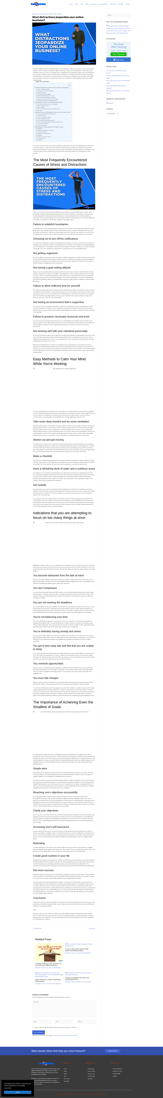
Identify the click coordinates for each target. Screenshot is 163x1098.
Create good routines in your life (44, 136)
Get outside (39, 110)
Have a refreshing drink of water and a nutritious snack (48, 108)
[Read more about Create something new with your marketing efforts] (79, 973)
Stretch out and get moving (42, 105)
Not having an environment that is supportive (46, 97)
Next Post (92, 928)
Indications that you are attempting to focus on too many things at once (52, 112)
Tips (82, 4)
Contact (128, 4)
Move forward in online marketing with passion (47, 980)
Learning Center (103, 4)
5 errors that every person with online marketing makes (76, 950)
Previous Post (36, 928)
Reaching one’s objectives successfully (45, 130)
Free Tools (113, 4)
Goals (51, 14)
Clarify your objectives (42, 131)
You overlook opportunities (42, 123)
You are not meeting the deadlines (44, 117)
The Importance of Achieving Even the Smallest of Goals (49, 127)
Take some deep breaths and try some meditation (47, 104)
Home (71, 4)
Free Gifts (120, 4)
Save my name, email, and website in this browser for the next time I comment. (56, 1027)
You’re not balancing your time (43, 118)
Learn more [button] (7, 1088)
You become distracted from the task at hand (46, 113)
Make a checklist (40, 107)
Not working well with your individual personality (47, 100)
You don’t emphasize (41, 115)
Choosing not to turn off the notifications (45, 90)
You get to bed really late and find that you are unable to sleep (50, 121)
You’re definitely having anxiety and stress (46, 120)
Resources (93, 4)
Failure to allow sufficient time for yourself (45, 95)
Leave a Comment (43, 14)
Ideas (86, 4)
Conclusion (39, 139)
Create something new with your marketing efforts (77, 978)
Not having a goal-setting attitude (44, 94)
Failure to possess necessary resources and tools (47, 99)
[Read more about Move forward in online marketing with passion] (49, 974)
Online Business (57, 14)
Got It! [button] (18, 1092)
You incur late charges (42, 125)
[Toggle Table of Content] (68, 85)
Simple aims (39, 128)
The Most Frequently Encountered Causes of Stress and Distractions (52, 87)
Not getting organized (41, 92)
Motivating (39, 135)
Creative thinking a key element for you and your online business (48, 964)
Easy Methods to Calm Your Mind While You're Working (48, 102)
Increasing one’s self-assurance (44, 133)
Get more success (41, 138)
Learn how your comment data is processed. (66, 1035)
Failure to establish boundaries (43, 89)
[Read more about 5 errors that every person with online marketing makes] (79, 945)
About (76, 4)
